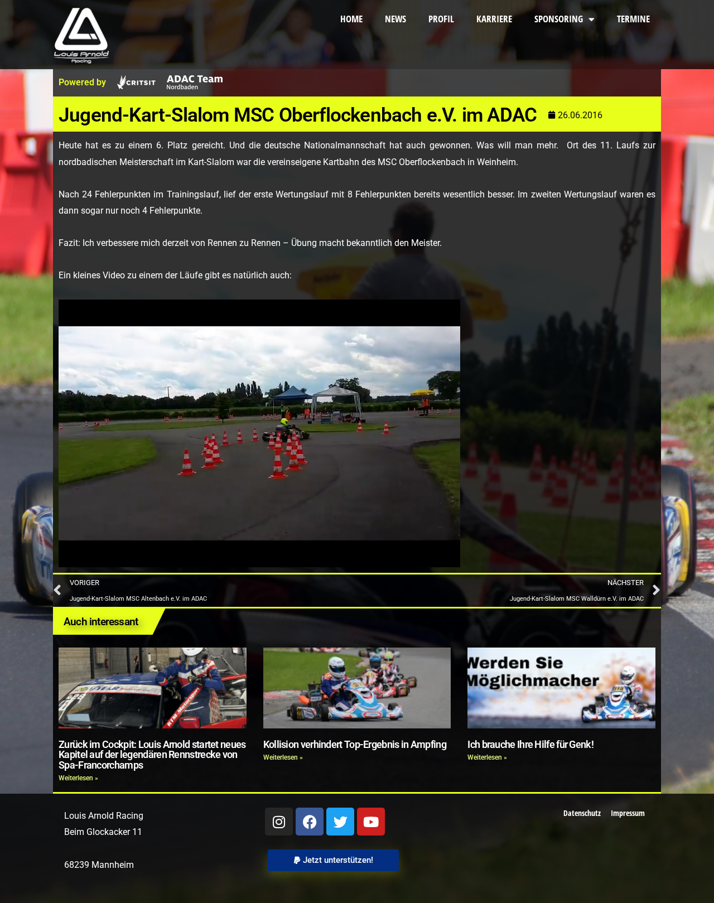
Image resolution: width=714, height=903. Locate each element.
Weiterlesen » (78, 778)
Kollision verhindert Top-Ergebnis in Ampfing (354, 745)
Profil (441, 18)
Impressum (628, 813)
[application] (259, 433)
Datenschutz (582, 813)
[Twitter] (340, 822)
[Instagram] (279, 822)
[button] (333, 860)
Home (351, 18)
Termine (633, 18)
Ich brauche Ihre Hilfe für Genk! (530, 745)
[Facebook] (310, 822)
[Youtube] (371, 822)
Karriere (494, 18)
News (395, 18)
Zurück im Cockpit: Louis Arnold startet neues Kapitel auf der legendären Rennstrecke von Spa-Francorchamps (152, 755)
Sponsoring (558, 18)
